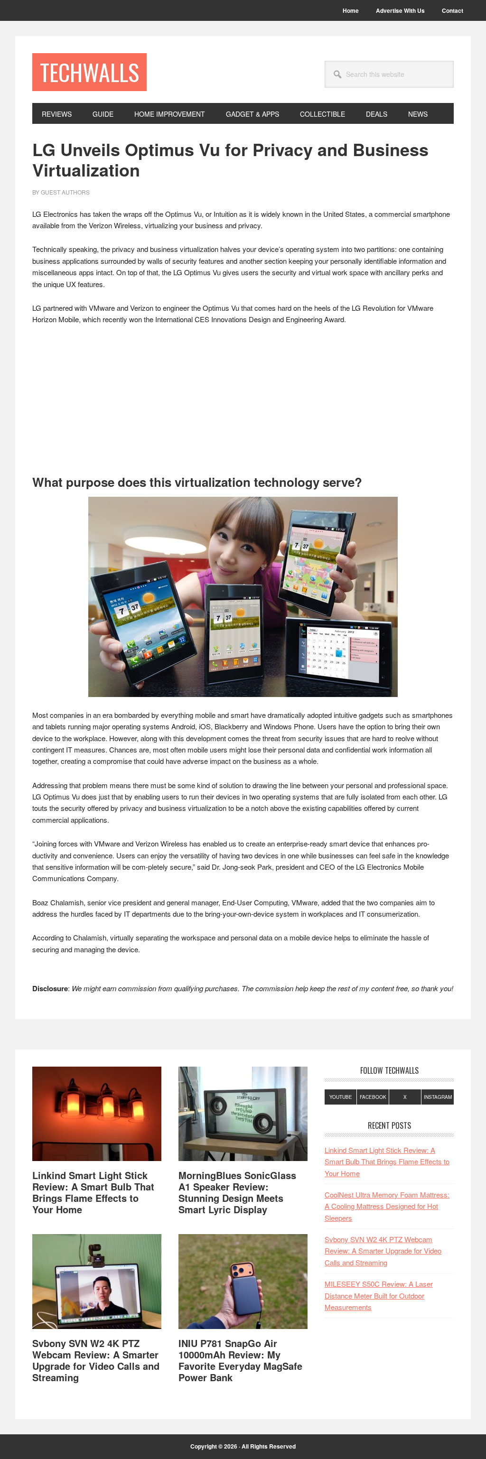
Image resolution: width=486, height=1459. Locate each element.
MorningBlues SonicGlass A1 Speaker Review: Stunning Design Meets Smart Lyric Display (237, 1192)
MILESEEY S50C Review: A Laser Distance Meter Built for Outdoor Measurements (379, 1295)
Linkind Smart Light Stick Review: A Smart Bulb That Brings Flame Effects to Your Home (93, 1192)
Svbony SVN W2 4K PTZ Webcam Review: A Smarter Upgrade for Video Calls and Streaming (95, 1360)
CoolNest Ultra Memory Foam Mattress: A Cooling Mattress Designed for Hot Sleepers (387, 1206)
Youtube (340, 1097)
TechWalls (89, 72)
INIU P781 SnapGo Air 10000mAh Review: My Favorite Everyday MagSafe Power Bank (240, 1360)
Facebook (373, 1097)
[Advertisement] (243, 404)
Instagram (438, 1097)
